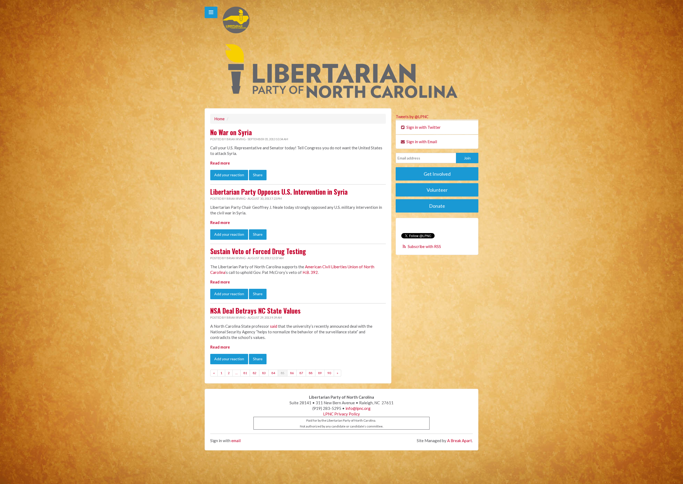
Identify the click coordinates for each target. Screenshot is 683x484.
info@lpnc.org (358, 408)
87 (301, 373)
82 (254, 373)
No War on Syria (231, 132)
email (236, 440)
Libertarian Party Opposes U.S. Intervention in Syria (279, 192)
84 (273, 373)
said (273, 326)
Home (219, 118)
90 (329, 373)
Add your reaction (229, 175)
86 (292, 373)
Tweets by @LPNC (412, 116)
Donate (437, 206)
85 (282, 373)
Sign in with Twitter (423, 127)
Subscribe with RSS (424, 246)
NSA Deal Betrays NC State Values (255, 310)
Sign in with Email (421, 141)
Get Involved (437, 174)
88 (310, 373)
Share (258, 175)
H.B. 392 (310, 272)
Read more (220, 163)
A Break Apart (459, 440)
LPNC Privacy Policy (341, 413)
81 (245, 373)
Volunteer (437, 190)
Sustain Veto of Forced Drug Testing (258, 251)
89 (320, 373)
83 (264, 373)
